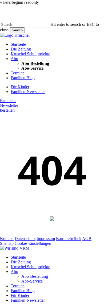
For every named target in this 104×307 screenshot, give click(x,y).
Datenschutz (25, 238)
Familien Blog (23, 290)
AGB (86, 238)
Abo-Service (32, 281)
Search (17, 30)
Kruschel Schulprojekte (30, 266)
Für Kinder (20, 295)
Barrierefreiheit (68, 238)
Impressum (46, 238)
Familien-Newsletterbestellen (9, 105)
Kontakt (7, 238)
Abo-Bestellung (34, 276)
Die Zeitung (21, 262)
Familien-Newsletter (28, 300)
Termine (18, 286)
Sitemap (7, 243)
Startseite (18, 257)
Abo (14, 271)
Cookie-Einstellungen (33, 243)
